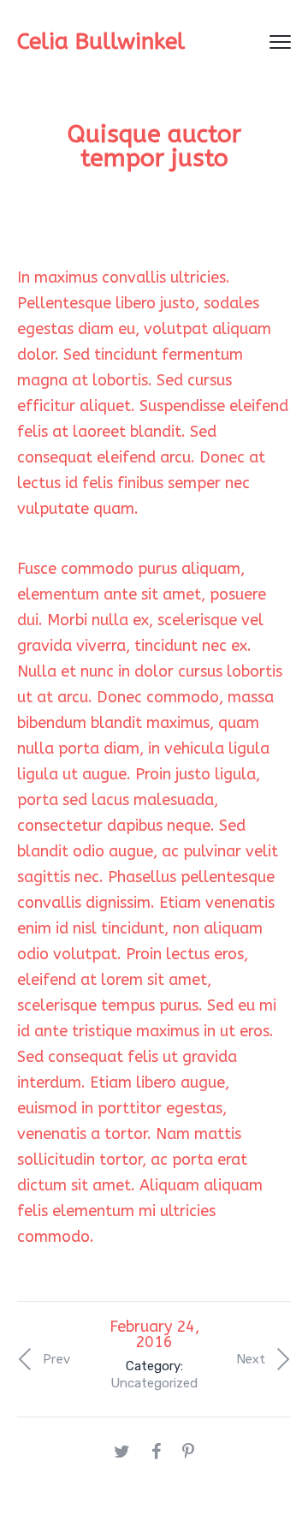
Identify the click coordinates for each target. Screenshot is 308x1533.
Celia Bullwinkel (101, 41)
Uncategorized (154, 1383)
